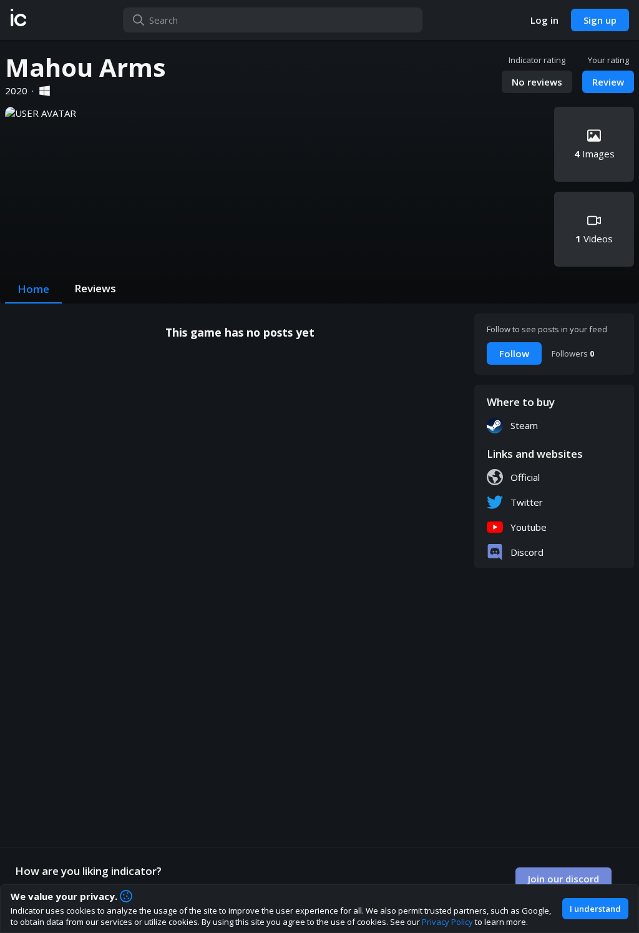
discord (527, 552)
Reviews (95, 288)
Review (608, 82)
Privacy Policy (447, 921)
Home (33, 289)
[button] (18, 19)
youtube (528, 527)
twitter (526, 502)
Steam (524, 425)
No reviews (537, 82)
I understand (595, 908)
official (525, 477)
